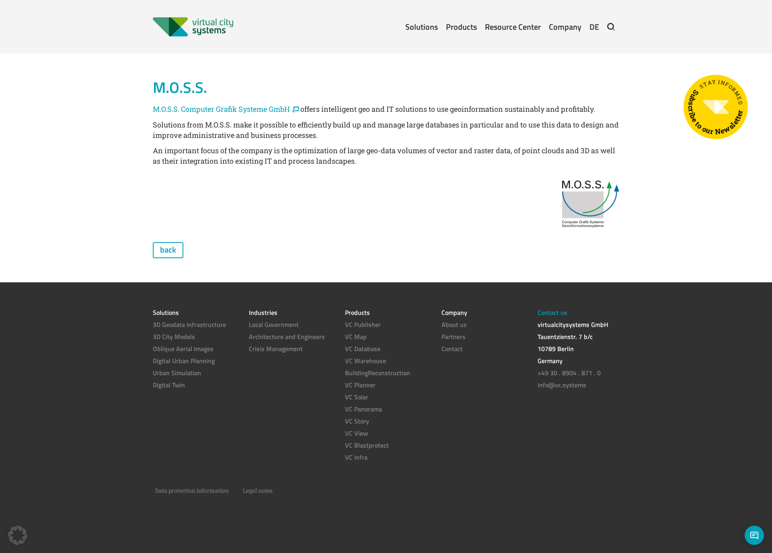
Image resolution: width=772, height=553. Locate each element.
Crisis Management (276, 349)
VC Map (356, 336)
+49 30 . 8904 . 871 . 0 (569, 373)
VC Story (357, 421)
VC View (356, 433)
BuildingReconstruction (377, 373)
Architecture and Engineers (287, 336)
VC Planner (360, 385)
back (168, 249)
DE (594, 27)
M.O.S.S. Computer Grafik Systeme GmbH (221, 109)
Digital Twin (169, 385)
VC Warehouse (365, 361)
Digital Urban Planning (184, 361)
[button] (611, 27)
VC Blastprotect (367, 445)
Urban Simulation (177, 373)
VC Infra (356, 457)
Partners (453, 336)
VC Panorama (363, 409)
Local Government (274, 324)
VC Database (362, 349)
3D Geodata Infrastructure (189, 324)
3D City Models (174, 336)
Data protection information (192, 490)
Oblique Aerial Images (183, 349)
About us (454, 324)
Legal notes (258, 490)
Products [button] (461, 27)
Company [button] (565, 27)
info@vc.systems (562, 385)
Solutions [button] (421, 27)
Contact (452, 349)
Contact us (552, 312)
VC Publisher (363, 324)
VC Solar (356, 397)
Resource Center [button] (513, 27)
